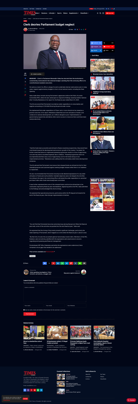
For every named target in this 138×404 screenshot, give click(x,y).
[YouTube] (112, 8)
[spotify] (38, 390)
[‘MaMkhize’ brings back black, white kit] (102, 83)
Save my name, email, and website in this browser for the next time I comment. (45, 310)
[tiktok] (114, 8)
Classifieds (103, 379)
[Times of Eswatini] (29, 13)
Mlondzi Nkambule (29, 349)
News (29, 18)
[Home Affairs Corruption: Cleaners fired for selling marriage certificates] (102, 142)
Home (24, 18)
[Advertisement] (69, 3)
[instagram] (110, 8)
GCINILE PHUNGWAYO (53, 349)
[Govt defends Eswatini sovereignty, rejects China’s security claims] (61, 384)
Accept (25, 398)
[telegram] (41, 390)
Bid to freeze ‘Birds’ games (73, 392)
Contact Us (38, 8)
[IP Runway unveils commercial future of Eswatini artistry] (61, 376)
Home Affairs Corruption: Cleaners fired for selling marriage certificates (103, 152)
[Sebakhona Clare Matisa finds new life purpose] (102, 123)
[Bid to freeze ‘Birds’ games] (61, 391)
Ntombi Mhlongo (34, 28)
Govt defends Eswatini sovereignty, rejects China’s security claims (103, 343)
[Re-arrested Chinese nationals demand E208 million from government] (102, 102)
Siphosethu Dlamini (76, 351)
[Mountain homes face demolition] (102, 65)
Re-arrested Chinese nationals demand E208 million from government (102, 112)
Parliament (32, 256)
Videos (102, 376)
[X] (108, 8)
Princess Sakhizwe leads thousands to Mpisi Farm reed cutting (80, 343)
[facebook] (106, 8)
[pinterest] (31, 390)
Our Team (32, 8)
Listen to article (37, 74)
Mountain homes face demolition (103, 74)
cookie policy (6, 400)
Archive (45, 8)
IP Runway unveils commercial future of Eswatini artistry (71, 378)
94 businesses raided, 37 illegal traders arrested (57, 342)
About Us (25, 8)
